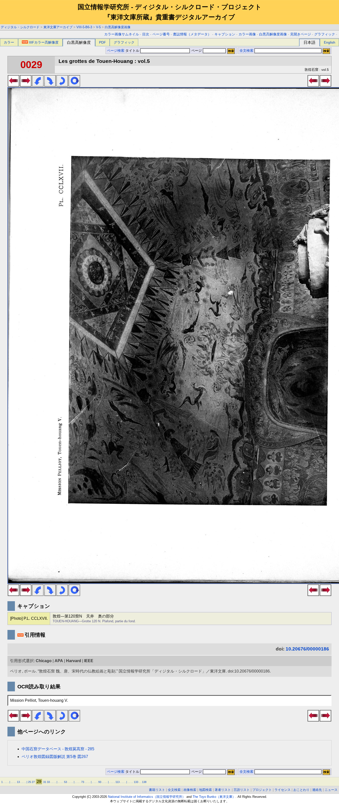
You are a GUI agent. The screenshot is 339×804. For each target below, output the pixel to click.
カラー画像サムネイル (121, 34)
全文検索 (246, 50)
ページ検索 (115, 50)
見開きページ (300, 34)
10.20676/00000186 (307, 648)
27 (33, 781)
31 (44, 781)
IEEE (88, 661)
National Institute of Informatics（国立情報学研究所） (146, 797)
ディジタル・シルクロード (20, 27)
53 (65, 781)
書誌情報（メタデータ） (192, 34)
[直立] (74, 85)
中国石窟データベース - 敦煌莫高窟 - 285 (58, 749)
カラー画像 (247, 34)
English (329, 42)
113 (117, 781)
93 (99, 781)
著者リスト (223, 790)
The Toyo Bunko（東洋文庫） (214, 797)
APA (59, 661)
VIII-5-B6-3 (84, 27)
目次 (145, 34)
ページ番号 (161, 34)
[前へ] (13, 85)
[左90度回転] (38, 85)
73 (82, 781)
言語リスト (242, 790)
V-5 (98, 27)
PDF (102, 42)
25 (29, 781)
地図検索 (205, 790)
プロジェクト (262, 790)
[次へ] (26, 85)
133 (136, 781)
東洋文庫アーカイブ (57, 27)
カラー (9, 42)
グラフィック (324, 34)
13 (18, 781)
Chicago (44, 661)
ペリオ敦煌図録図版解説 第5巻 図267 (55, 756)
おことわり (301, 790)
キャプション (224, 34)
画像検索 (189, 790)
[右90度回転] (50, 85)
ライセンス (282, 790)
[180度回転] (62, 85)
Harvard (73, 661)
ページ (196, 50)
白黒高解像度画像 (118, 27)
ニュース (331, 790)
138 (144, 781)
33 (48, 781)
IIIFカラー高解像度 (44, 42)
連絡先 (317, 790)
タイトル (132, 50)
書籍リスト (157, 790)
